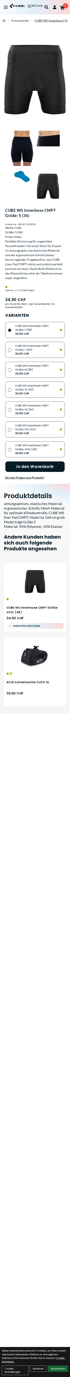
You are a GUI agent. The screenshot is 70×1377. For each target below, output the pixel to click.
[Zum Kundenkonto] (54, 7)
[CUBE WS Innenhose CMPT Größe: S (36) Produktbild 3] (22, 186)
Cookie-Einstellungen (13, 1370)
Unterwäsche (20, 20)
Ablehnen (38, 1368)
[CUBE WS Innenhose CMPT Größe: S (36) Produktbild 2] (48, 148)
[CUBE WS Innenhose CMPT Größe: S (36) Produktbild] (35, 79)
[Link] (5, 7)
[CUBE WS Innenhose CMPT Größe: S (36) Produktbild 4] (48, 186)
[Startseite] (4, 20)
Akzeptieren (58, 1368)
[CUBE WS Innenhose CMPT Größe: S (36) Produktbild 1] (22, 148)
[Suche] (46, 7)
